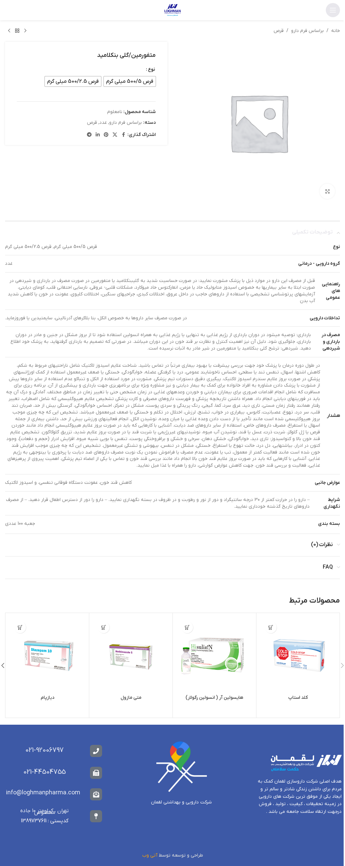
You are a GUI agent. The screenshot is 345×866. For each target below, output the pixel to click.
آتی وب (149, 855)
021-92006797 (44, 750)
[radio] (130, 81)
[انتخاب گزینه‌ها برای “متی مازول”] (103, 627)
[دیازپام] (47, 654)
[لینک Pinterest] (106, 135)
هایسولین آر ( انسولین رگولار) (214, 697)
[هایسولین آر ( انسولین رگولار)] (214, 654)
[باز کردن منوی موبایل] (332, 10)
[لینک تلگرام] (89, 135)
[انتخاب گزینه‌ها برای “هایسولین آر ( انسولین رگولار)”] (187, 627)
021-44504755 (44, 772)
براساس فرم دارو (307, 31)
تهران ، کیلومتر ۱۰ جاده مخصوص (44, 811)
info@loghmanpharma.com (43, 793)
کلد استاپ (298, 697)
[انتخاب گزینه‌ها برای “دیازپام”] (20, 627)
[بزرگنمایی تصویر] (327, 191)
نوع (151, 69)
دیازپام (47, 697)
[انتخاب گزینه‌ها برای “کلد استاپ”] (271, 627)
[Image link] (181, 766)
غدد (103, 122)
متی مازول (131, 697)
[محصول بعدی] (9, 31)
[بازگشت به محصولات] (17, 31)
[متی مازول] (130, 654)
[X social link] (115, 135)
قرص (279, 31)
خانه (335, 31)
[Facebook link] (123, 135)
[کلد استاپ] (298, 654)
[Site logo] (172, 10)
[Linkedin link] (98, 135)
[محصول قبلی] (25, 31)
